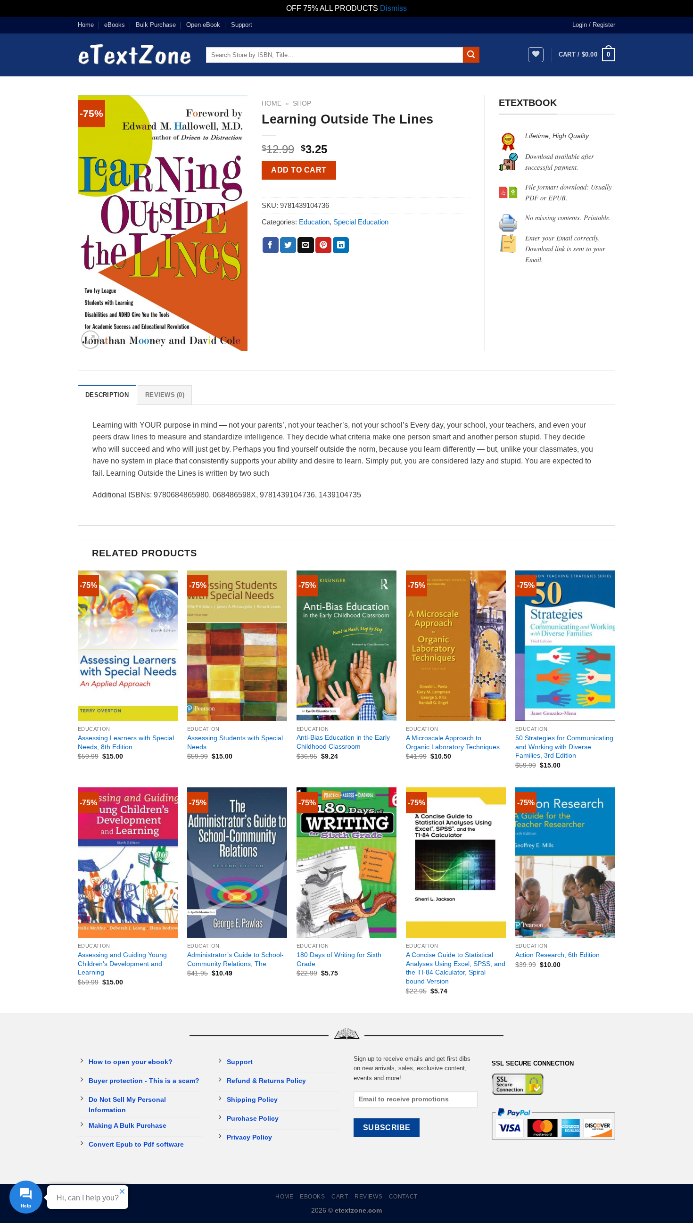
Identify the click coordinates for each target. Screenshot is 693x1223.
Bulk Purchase (156, 24)
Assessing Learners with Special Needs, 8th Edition (126, 742)
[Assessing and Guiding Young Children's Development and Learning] (128, 862)
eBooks (114, 24)
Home (86, 24)
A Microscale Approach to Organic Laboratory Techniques (453, 742)
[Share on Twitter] (288, 245)
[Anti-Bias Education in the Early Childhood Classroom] (346, 645)
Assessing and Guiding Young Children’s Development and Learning (122, 963)
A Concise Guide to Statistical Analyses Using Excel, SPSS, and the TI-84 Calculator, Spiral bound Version (455, 968)
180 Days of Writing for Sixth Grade (339, 959)
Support (241, 24)
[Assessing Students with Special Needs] (237, 645)
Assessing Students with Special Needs (235, 742)
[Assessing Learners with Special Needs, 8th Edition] (128, 645)
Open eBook (203, 24)
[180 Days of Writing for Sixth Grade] (346, 862)
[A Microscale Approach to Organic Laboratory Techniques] (456, 645)
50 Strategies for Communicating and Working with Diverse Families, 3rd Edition (564, 746)
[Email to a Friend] (305, 245)
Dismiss (393, 8)
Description (107, 394)
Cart (339, 1196)
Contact (403, 1196)
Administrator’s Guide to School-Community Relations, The (235, 959)
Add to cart (298, 170)
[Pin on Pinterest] (323, 245)
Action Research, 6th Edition (557, 955)
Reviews (368, 1196)
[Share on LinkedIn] (341, 245)
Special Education (360, 222)
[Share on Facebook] (271, 245)
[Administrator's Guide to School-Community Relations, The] (237, 862)
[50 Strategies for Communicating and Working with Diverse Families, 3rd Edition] (565, 645)
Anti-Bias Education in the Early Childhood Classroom (343, 742)
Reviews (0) (164, 394)
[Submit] (471, 55)
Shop (302, 103)
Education (314, 222)
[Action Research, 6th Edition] (565, 862)
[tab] (107, 395)
